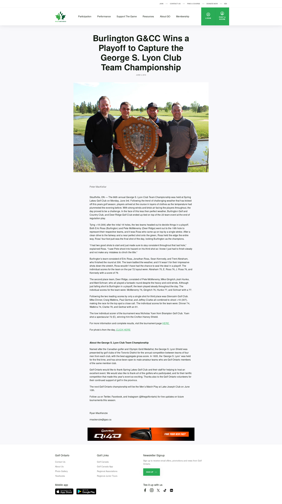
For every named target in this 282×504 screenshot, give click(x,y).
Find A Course (193, 3)
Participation (84, 16)
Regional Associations (107, 471)
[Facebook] (145, 490)
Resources (148, 16)
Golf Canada (103, 461)
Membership (182, 16)
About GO (165, 16)
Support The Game (127, 16)
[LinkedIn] (171, 490)
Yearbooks (60, 475)
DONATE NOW (212, 3)
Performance (104, 16)
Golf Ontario (62, 455)
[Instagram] (151, 490)
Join (161, 3)
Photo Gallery (61, 471)
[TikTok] (165, 490)
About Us (59, 466)
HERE (166, 323)
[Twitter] (158, 490)
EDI (225, 3)
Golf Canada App (105, 466)
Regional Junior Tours (107, 475)
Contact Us (175, 3)
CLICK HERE (123, 329)
